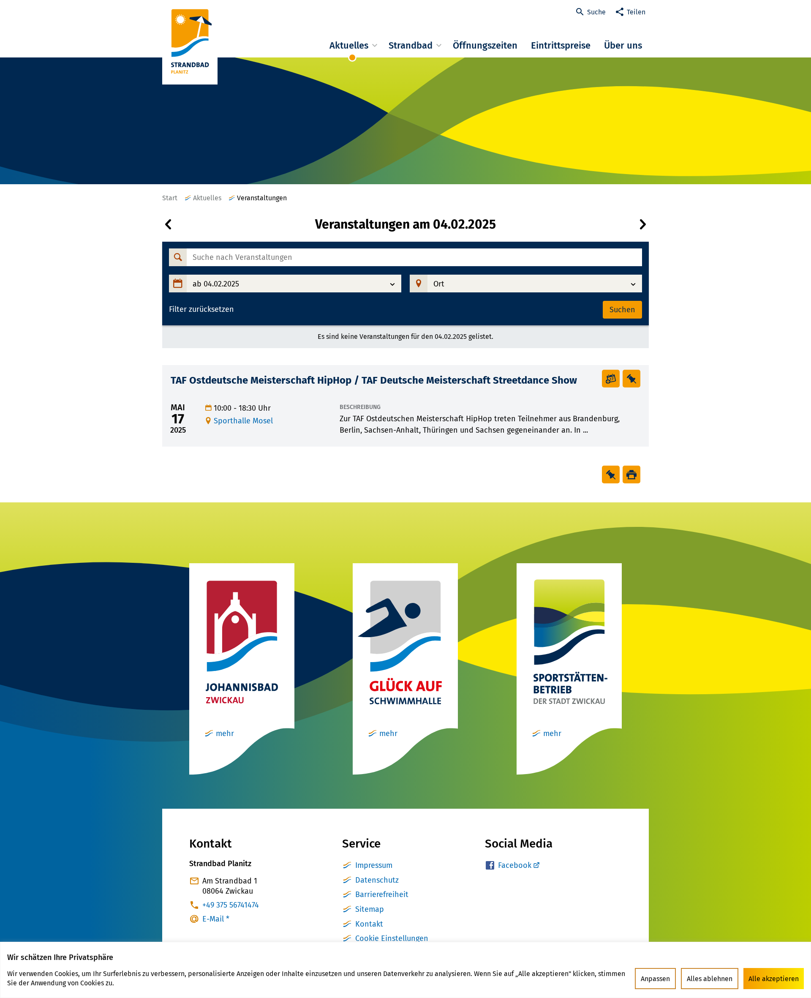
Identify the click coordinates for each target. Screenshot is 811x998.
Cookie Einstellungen (391, 938)
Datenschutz (377, 880)
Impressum (373, 865)
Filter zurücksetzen (201, 309)
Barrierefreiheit (381, 894)
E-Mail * (215, 919)
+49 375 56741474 (230, 905)
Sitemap (369, 909)
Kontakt (369, 924)
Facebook (514, 865)
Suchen (622, 309)
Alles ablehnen (709, 979)
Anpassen (655, 979)
